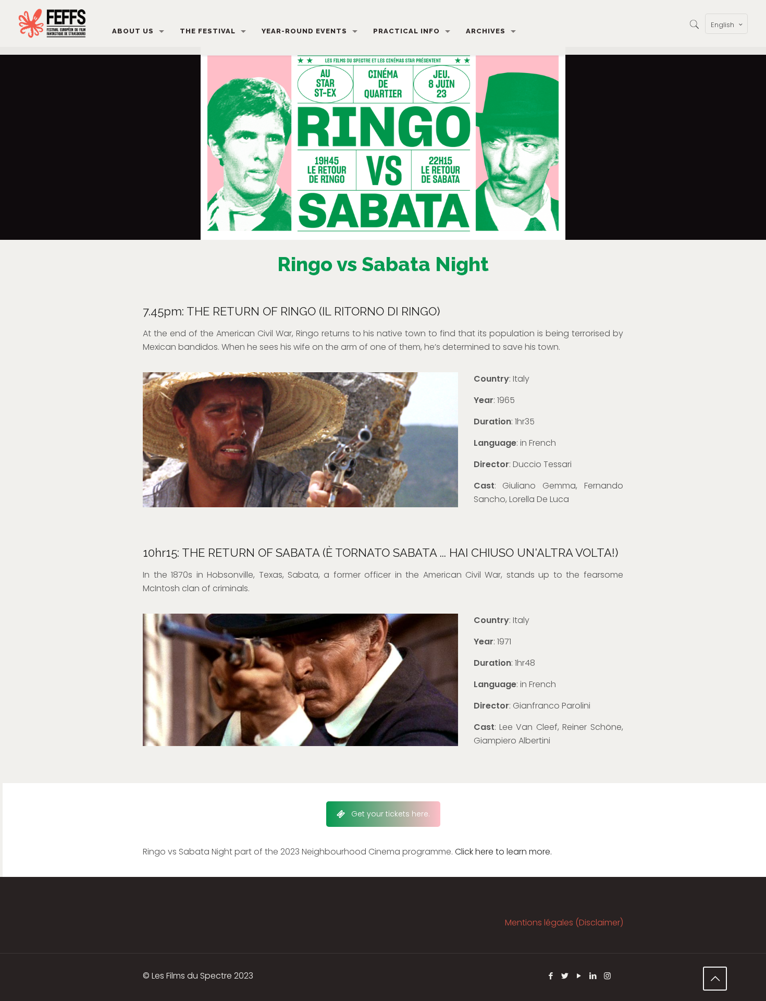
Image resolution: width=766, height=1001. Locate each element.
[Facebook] (551, 975)
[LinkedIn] (593, 975)
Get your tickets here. (390, 814)
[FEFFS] (52, 23)
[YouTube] (579, 975)
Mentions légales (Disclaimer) (564, 923)
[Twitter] (565, 975)
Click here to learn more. (503, 852)
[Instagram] (607, 975)
